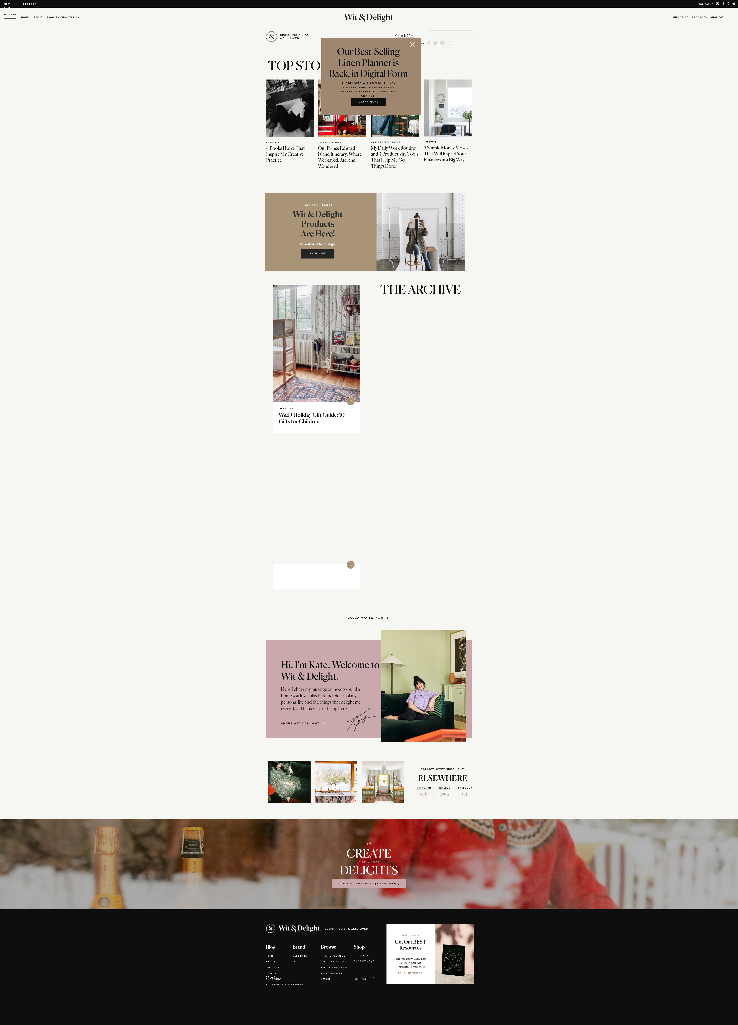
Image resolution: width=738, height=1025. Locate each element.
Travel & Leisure (329, 142)
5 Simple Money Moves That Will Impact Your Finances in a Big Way (446, 154)
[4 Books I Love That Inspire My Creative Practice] (290, 108)
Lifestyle (272, 142)
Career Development (386, 142)
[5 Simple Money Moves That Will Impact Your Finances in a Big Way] (448, 108)
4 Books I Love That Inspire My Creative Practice (285, 154)
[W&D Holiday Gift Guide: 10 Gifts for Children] (316, 343)
